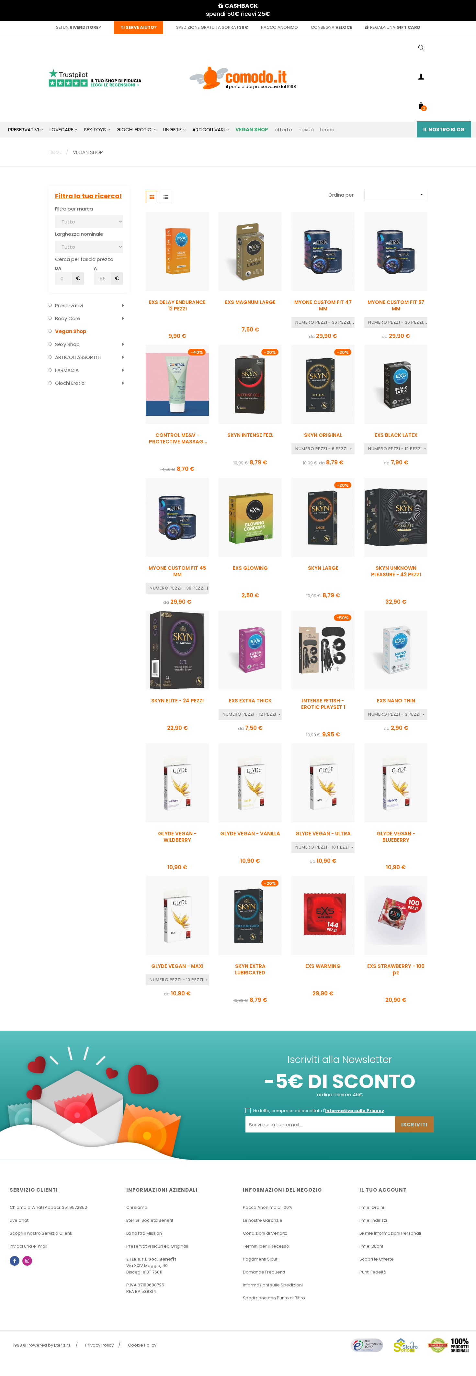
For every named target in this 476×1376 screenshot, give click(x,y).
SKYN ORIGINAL (323, 435)
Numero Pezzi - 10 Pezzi (322, 847)
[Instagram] (27, 1261)
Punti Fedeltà (372, 1272)
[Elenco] (166, 197)
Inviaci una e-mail (28, 1246)
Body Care (67, 318)
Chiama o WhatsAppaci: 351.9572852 (48, 1207)
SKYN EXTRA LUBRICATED (250, 969)
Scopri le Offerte (376, 1259)
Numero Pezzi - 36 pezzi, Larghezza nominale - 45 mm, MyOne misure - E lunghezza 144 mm (179, 588)
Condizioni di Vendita (265, 1233)
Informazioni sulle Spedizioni (273, 1285)
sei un (77, 27)
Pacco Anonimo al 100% (267, 1207)
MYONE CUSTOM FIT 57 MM (396, 305)
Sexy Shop (67, 344)
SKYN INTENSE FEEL (250, 435)
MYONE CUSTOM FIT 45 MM (177, 571)
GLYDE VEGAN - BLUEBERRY (396, 836)
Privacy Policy (99, 1345)
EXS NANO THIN (396, 701)
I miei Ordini (371, 1207)
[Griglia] (152, 197)
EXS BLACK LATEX (396, 435)
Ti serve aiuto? (138, 27)
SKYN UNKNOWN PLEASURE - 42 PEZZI (396, 571)
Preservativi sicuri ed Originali (157, 1246)
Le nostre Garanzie (262, 1220)
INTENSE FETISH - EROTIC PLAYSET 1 (323, 704)
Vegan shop (70, 331)
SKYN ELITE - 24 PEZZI (177, 701)
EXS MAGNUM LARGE (250, 302)
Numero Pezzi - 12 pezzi (395, 449)
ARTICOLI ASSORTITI (78, 357)
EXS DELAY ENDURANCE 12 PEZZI (177, 305)
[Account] (420, 77)
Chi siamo (136, 1207)
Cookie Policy (142, 1345)
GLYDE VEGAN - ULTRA (323, 833)
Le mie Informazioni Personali (390, 1233)
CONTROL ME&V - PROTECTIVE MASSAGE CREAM (177, 438)
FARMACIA (67, 370)
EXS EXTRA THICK (250, 701)
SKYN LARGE (323, 568)
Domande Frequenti (264, 1272)
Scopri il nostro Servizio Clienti (41, 1233)
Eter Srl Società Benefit (149, 1220)
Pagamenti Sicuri (260, 1259)
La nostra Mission (144, 1233)
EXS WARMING (323, 966)
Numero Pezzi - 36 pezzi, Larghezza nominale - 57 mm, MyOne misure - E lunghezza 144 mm (397, 322)
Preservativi (69, 305)
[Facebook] (14, 1261)
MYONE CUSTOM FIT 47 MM (323, 305)
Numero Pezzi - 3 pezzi (395, 714)
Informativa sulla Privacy (354, 1111)
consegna (331, 27)
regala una (395, 27)
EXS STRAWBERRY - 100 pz (396, 969)
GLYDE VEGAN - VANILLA (250, 833)
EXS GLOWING (250, 568)
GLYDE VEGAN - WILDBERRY (177, 836)
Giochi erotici (70, 383)
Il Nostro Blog (444, 129)
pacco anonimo (279, 27)
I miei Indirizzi (373, 1220)
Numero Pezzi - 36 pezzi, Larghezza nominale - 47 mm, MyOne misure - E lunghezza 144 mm (325, 322)
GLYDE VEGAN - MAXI (177, 966)
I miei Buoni (371, 1246)
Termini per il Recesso (266, 1246)
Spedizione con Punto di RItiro (274, 1298)
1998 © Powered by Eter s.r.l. (42, 1345)
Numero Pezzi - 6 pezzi (322, 449)
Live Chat (19, 1220)
